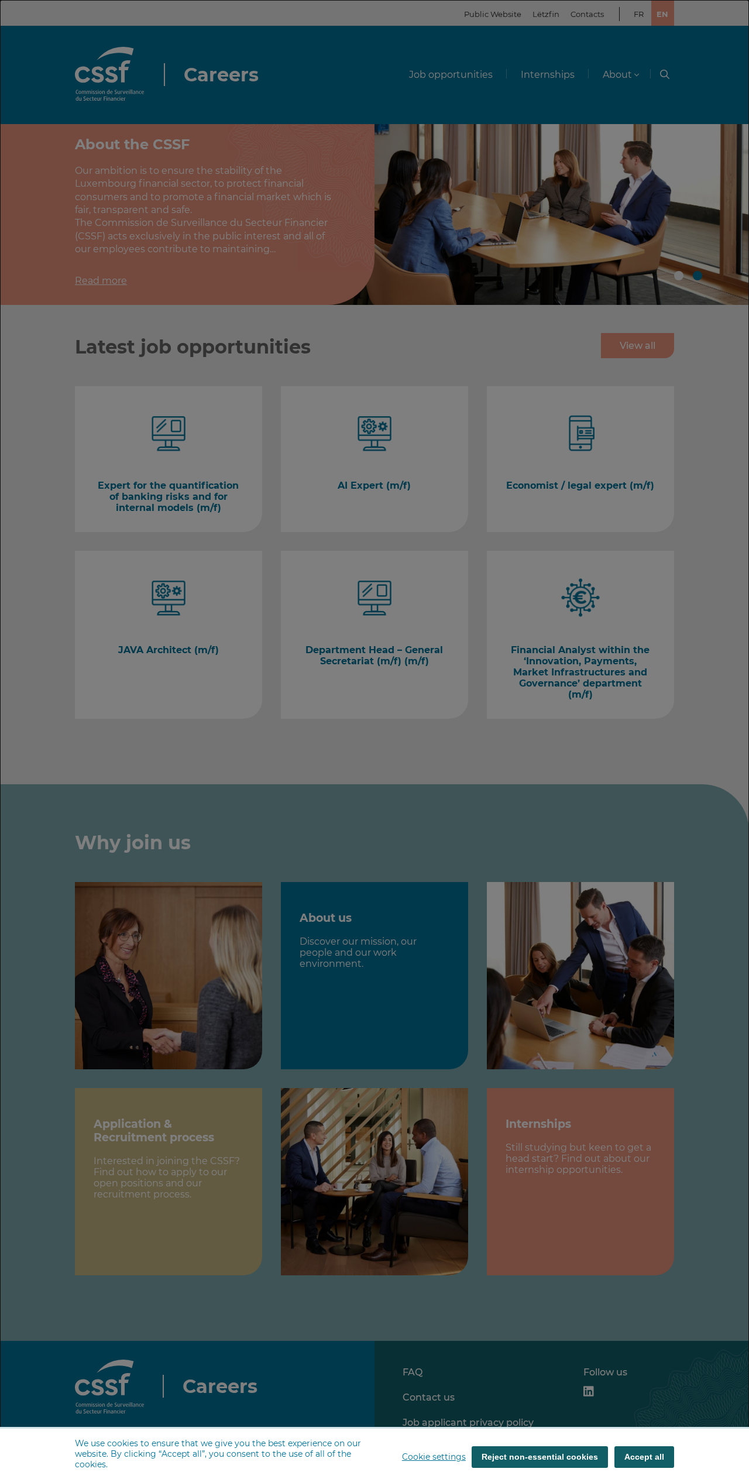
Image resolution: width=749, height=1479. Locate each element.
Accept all (644, 1456)
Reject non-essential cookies (540, 1456)
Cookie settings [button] (434, 1456)
